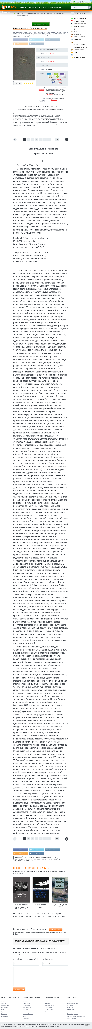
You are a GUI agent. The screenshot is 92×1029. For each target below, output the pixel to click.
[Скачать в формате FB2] (50, 78)
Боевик (3, 1001)
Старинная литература (80, 49)
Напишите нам (49, 94)
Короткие (47, 1003)
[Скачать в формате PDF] (60, 84)
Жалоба (41, 89)
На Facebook (20, 39)
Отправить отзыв (19, 989)
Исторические (5, 1007)
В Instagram (52, 39)
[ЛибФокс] (9, 7)
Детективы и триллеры (36, 7)
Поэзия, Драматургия (79, 57)
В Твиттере (36, 39)
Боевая (25, 1001)
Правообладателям (72, 1014)
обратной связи (54, 1026)
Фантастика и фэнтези (80, 18)
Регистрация (85, 2)
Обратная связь (71, 1018)
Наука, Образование (79, 26)
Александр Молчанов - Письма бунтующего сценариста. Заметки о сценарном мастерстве (21, 906)
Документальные (78, 29)
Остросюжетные (50, 1007)
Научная (25, 1009)
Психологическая (28, 1011)
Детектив (3, 1003)
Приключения (77, 34)
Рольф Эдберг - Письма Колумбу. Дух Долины (60, 905)
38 (57, 139)
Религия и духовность (80, 44)
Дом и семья (77, 39)
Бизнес (76, 42)
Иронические (5, 1005)
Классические (5, 1009)
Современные (49, 1009)
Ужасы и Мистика (28, 1014)
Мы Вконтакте (36, 44)
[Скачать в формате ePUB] (56, 78)
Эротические (48, 1011)
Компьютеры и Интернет (80, 55)
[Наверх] (87, 1025)
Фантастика (6, 12)
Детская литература (79, 36)
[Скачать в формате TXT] (63, 78)
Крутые (3, 1011)
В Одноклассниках (21, 44)
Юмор (75, 52)
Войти (76, 2)
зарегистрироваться (34, 941)
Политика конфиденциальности (76, 1016)
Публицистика (50, 61)
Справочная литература (80, 47)
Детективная (26, 1005)
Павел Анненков (50, 53)
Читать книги (23, 7)
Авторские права (40, 24)
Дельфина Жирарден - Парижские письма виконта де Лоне (41, 906)
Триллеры (4, 1014)
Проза (75, 31)
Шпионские (4, 1016)
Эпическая (26, 1018)
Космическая (27, 1007)
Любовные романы (54, 7)
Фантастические (49, 1005)
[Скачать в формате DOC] (53, 84)
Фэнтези (25, 1016)
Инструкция (54, 100)
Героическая (26, 1003)
